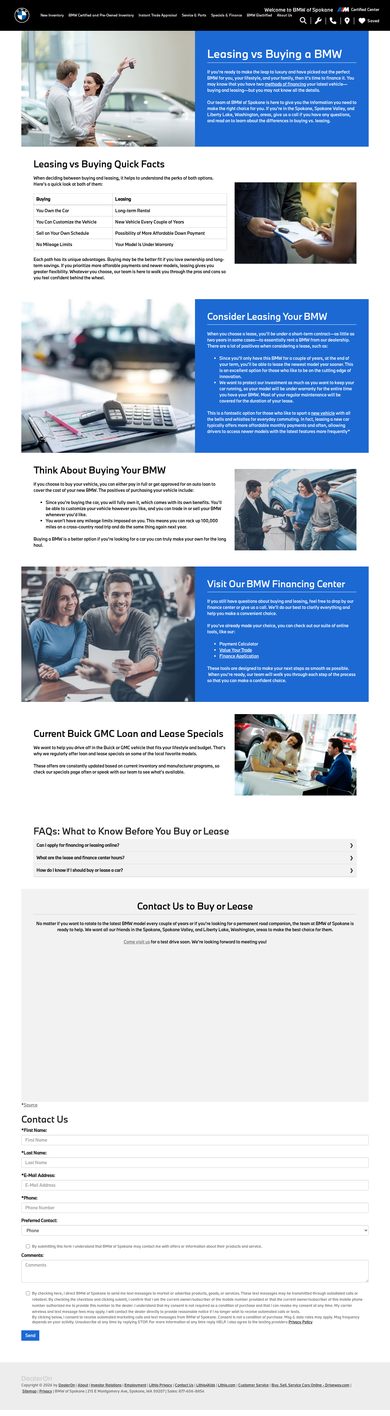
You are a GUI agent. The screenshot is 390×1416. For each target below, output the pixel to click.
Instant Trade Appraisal (158, 15)
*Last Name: (34, 1153)
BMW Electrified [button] (259, 15)
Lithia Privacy (160, 1384)
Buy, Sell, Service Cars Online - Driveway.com (310, 1384)
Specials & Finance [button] (226, 15)
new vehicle (323, 413)
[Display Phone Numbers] (333, 21)
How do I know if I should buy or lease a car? (80, 870)
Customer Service (253, 1384)
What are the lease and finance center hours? (81, 857)
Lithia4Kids (205, 1384)
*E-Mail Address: (38, 1175)
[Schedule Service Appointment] (318, 21)
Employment (135, 1384)
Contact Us (184, 1384)
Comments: (32, 1255)
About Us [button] (284, 15)
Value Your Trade (235, 650)
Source (30, 1105)
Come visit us (137, 942)
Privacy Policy (301, 1321)
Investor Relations (106, 1384)
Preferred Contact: (39, 1220)
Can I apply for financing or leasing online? (78, 845)
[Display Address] (347, 21)
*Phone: (29, 1198)
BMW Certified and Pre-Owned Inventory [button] (101, 15)
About (83, 1384)
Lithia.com (227, 1384)
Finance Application (239, 656)
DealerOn (66, 1384)
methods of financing (285, 84)
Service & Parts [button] (194, 15)
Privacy (45, 1391)
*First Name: (34, 1130)
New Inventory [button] (52, 15)
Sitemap (29, 1391)
